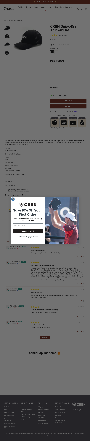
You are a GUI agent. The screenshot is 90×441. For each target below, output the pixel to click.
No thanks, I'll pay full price (28, 237)
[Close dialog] (13, 199)
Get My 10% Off (28, 231)
